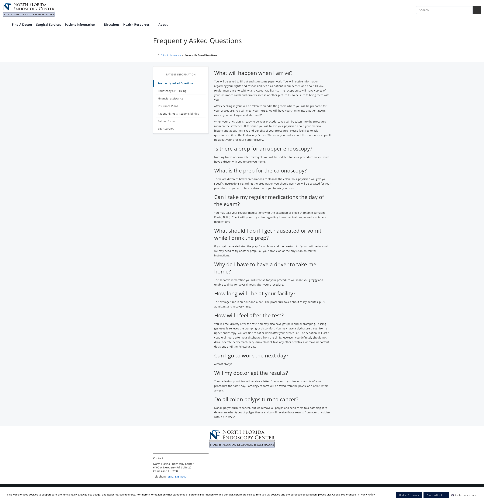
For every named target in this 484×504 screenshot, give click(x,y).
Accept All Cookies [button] (436, 495)
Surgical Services (48, 25)
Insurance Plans (168, 106)
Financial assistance (170, 98)
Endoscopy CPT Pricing (172, 91)
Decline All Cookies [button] (409, 495)
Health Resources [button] (136, 25)
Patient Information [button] (80, 25)
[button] (463, 495)
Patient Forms (166, 121)
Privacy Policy (366, 494)
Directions (111, 25)
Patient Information (181, 74)
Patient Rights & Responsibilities (178, 113)
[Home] (5, 25)
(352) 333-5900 (177, 476)
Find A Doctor (22, 25)
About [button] (163, 25)
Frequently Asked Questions (175, 83)
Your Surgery (166, 128)
